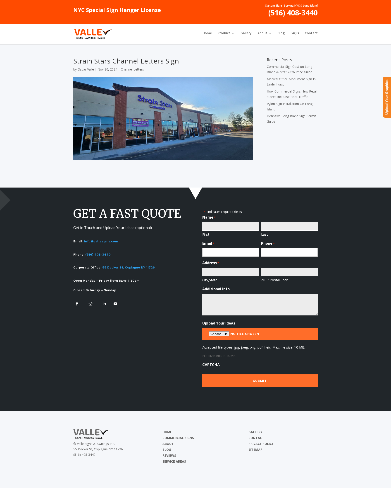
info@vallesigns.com (101, 241)
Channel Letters (132, 69)
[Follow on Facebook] (77, 303)
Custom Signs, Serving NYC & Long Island (291, 5)
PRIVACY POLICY (261, 444)
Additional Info (216, 288)
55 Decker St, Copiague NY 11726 (128, 267)
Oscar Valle (86, 69)
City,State (209, 280)
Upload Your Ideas (218, 323)
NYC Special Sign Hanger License (117, 11)
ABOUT (168, 444)
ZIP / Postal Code (275, 280)
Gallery (246, 33)
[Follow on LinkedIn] (104, 303)
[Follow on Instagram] (90, 303)
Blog (281, 33)
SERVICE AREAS (174, 461)
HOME (167, 432)
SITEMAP (255, 449)
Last (264, 234)
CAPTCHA (211, 364)
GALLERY (255, 432)
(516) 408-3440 (293, 14)
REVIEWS (169, 455)
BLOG (166, 449)
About (262, 33)
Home (207, 33)
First (205, 234)
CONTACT (256, 438)
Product (224, 33)
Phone (268, 243)
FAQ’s (295, 33)
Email (208, 243)
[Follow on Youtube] (115, 303)
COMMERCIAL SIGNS (178, 438)
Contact (311, 33)
